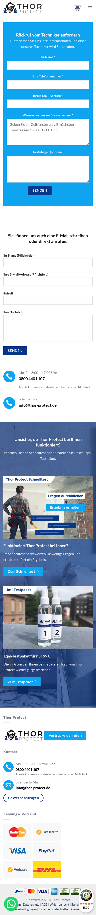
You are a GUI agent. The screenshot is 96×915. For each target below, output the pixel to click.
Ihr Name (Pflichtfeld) (18, 255)
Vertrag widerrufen (65, 735)
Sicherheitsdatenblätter (54, 909)
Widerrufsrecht (59, 904)
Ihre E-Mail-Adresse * (48, 95)
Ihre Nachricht (13, 312)
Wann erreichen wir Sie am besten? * (48, 115)
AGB (45, 904)
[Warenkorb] (77, 7)
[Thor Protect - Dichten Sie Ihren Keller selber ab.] (23, 8)
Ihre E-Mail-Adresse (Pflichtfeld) (25, 274)
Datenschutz (31, 904)
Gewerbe (77, 909)
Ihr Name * (47, 57)
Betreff (8, 293)
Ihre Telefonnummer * (48, 76)
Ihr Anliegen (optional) (47, 152)
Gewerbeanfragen (23, 798)
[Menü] (90, 7)
